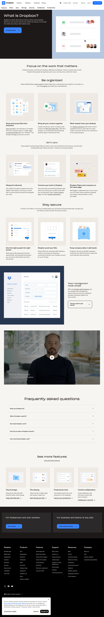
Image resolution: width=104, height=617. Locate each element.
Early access (7, 568)
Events (70, 554)
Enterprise (23, 559)
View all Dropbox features (52, 460)
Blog (69, 551)
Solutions (6, 562)
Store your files (10, 129)
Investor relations (88, 557)
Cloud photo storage (41, 557)
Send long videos (41, 554)
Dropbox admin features (81, 289)
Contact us (55, 554)
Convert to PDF (40, 571)
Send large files (40, 551)
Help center (55, 551)
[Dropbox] (9, 3)
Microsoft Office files (52, 129)
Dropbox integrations (54, 194)
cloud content (38, 84)
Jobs (85, 554)
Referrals (70, 568)
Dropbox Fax (23, 573)
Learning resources (57, 572)
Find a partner (72, 576)
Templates (7, 571)
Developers (71, 562)
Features (6, 559)
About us (86, 551)
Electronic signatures (42, 568)
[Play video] (52, 357)
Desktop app (7, 551)
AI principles (55, 567)
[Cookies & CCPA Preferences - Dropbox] (26, 606)
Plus (21, 551)
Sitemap (54, 570)
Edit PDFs (38, 565)
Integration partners (73, 573)
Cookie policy (55, 559)
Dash (21, 562)
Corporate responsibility (90, 559)
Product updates (24, 579)
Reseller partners (72, 571)
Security (6, 565)
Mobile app (7, 554)
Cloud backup (40, 562)
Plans (21, 576)
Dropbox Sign (24, 568)
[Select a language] (60, 3)
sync (15, 134)
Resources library (72, 559)
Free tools (6, 573)
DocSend (22, 565)
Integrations (7, 557)
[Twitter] (5, 586)
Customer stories (72, 557)
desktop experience (79, 127)
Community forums (73, 565)
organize (44, 86)
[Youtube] (12, 586)
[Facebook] (8, 586)
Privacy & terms (56, 557)
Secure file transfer (41, 559)
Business (22, 557)
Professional (23, 554)
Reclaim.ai (23, 571)
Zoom (56, 192)
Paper (75, 190)
